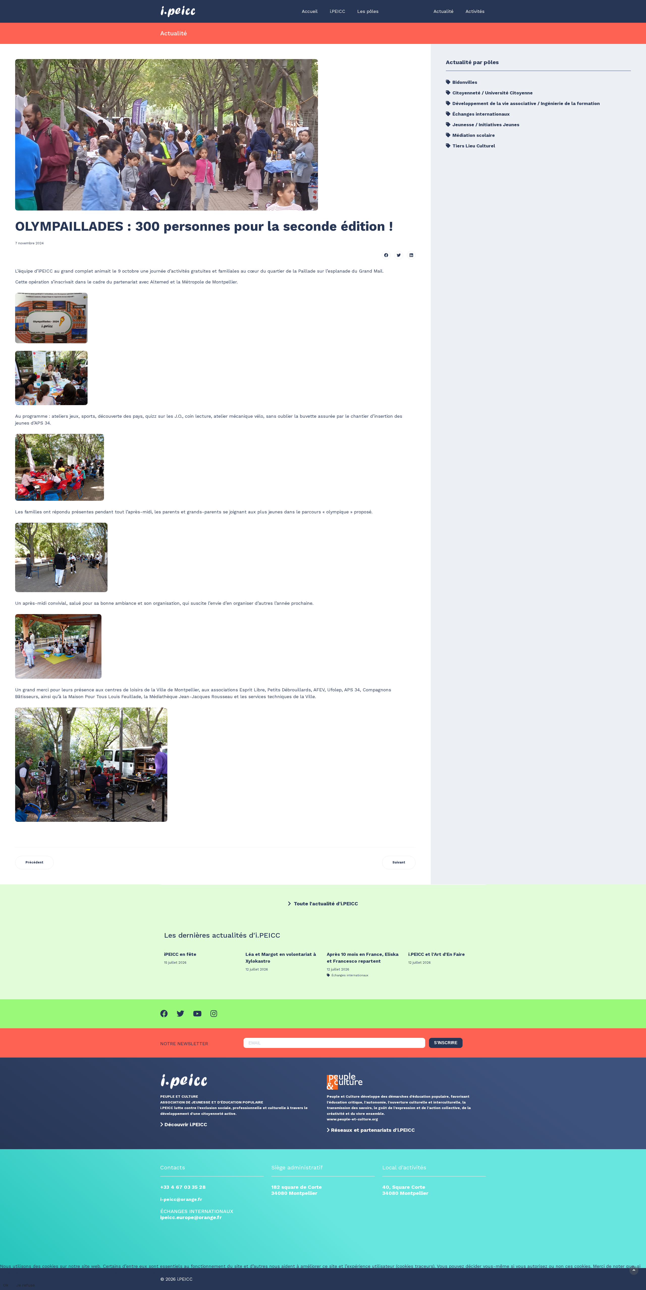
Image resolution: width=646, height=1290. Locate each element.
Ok (5, 1285)
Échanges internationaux (480, 114)
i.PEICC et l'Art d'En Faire (436, 954)
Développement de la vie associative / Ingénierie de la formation (525, 103)
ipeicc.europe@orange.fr (191, 1217)
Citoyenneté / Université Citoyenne (492, 92)
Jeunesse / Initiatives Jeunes (485, 124)
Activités (475, 11)
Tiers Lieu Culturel (473, 145)
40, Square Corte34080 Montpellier (405, 1190)
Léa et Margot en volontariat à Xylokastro (281, 958)
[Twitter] (398, 255)
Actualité (443, 11)
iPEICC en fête (180, 954)
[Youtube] (197, 1013)
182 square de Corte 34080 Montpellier (296, 1190)
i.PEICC (337, 11)
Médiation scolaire (473, 135)
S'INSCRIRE (445, 1043)
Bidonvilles (464, 82)
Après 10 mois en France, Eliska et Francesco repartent (362, 958)
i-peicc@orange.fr (181, 1199)
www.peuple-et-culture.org (352, 1119)
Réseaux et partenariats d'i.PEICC (373, 1130)
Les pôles (368, 11)
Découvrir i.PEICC (186, 1124)
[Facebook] (386, 255)
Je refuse (25, 1285)
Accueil (310, 11)
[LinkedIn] (411, 255)
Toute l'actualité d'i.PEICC (325, 904)
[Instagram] (213, 1013)
